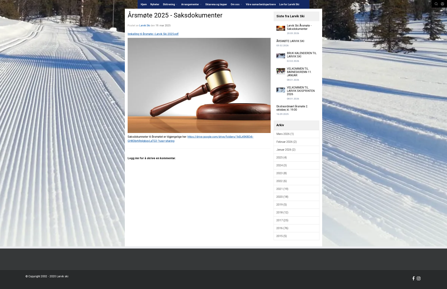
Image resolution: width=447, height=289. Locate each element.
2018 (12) (282, 212)
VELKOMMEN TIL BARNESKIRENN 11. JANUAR (299, 72)
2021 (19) (282, 189)
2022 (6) (281, 181)
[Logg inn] (442, 4)
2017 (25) (282, 220)
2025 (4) (281, 157)
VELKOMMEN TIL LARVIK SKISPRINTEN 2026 (301, 91)
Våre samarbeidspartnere (261, 4)
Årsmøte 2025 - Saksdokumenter (175, 15)
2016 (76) (282, 228)
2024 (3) (281, 165)
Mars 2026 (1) (285, 134)
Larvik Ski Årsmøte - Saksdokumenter (299, 27)
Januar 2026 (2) (285, 149)
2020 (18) (282, 196)
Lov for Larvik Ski (289, 4)
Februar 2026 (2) (286, 141)
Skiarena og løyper (216, 4)
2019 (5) (281, 204)
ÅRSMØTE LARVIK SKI (290, 41)
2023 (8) (281, 173)
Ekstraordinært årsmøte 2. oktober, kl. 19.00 (292, 108)
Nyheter (154, 4)
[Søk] (436, 4)
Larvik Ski (144, 25)
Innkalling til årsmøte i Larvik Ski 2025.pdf (153, 34)
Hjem (144, 4)
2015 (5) (281, 236)
